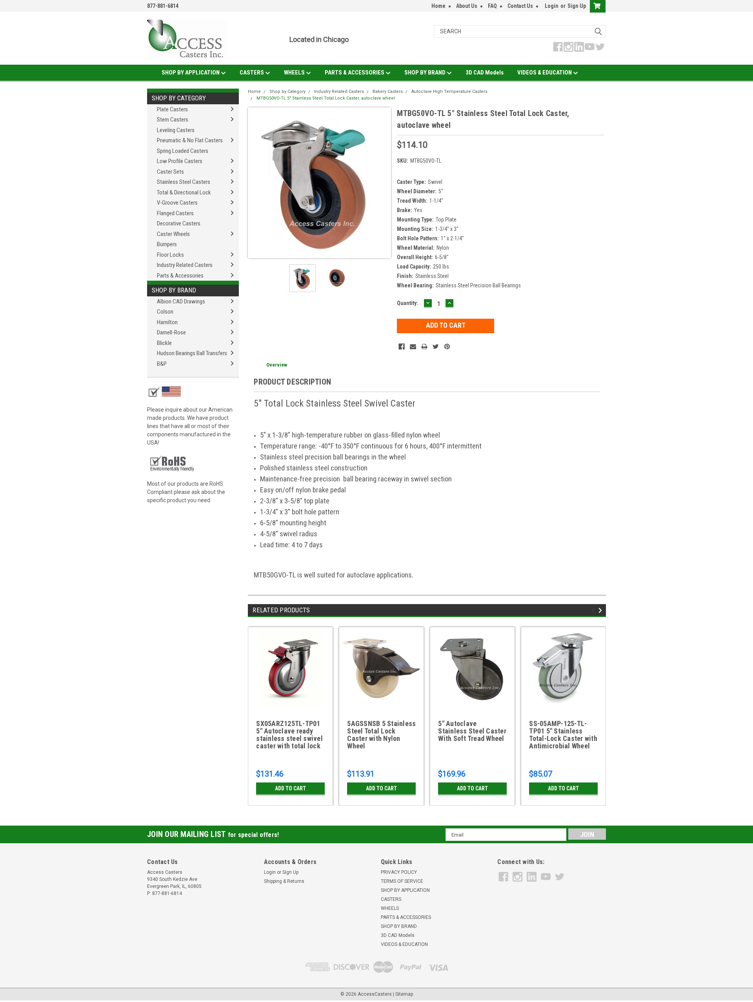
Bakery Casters (388, 91)
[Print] (424, 346)
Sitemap (404, 994)
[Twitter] (436, 346)
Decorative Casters (178, 223)
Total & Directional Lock (184, 192)
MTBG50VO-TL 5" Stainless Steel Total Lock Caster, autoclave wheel (325, 98)
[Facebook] (401, 346)
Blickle (164, 343)
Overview (276, 365)
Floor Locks (170, 254)
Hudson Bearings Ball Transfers (192, 353)
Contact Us (520, 6)
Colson (165, 311)
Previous (256, 183)
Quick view (382, 703)
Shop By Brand (174, 290)
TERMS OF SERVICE (402, 881)
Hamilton (167, 322)
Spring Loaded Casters (182, 150)
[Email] (413, 346)
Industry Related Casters (185, 265)
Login (551, 6)
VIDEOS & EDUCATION (545, 72)
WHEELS (295, 72)
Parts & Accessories (180, 275)
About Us (466, 6)
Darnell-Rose (171, 332)
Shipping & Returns (284, 881)
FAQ (492, 6)
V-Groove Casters (177, 202)
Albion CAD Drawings (181, 301)
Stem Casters (172, 119)
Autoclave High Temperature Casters (449, 91)
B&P (162, 363)
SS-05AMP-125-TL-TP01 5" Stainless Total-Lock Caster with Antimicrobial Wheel (563, 735)
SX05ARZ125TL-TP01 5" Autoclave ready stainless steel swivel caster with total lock (289, 735)
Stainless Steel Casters (183, 181)
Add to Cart (290, 788)
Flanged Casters (175, 213)
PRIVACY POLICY (399, 872)
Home (438, 6)
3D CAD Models (485, 72)
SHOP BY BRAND (425, 72)
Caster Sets (170, 171)
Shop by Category (179, 98)
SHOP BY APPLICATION (191, 72)
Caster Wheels (173, 234)
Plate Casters (172, 109)
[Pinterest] (447, 346)
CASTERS (252, 72)
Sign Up (576, 6)
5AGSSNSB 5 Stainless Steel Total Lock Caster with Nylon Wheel (381, 735)
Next (383, 183)
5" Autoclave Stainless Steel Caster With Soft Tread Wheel (472, 731)
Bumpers (167, 244)
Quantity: (407, 303)
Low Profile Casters (179, 161)
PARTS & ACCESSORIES (355, 72)
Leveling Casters (176, 130)
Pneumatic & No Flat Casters (190, 140)
